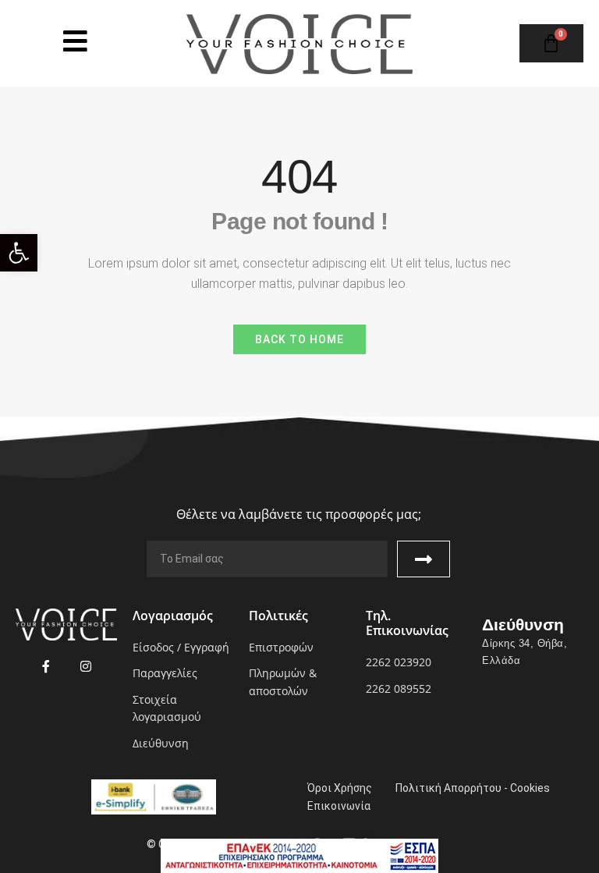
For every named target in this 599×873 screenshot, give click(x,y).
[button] (18, 252)
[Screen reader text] (75, 41)
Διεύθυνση (523, 624)
